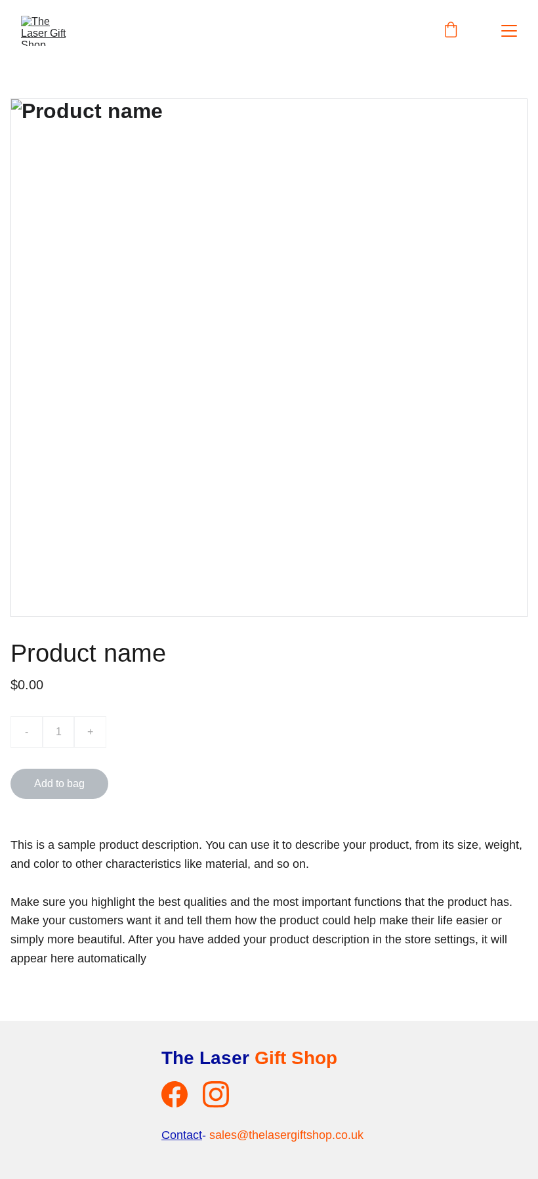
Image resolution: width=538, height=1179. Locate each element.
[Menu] (509, 31)
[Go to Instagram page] (216, 1094)
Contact (181, 1135)
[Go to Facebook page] (174, 1094)
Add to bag (59, 783)
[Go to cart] (450, 31)
